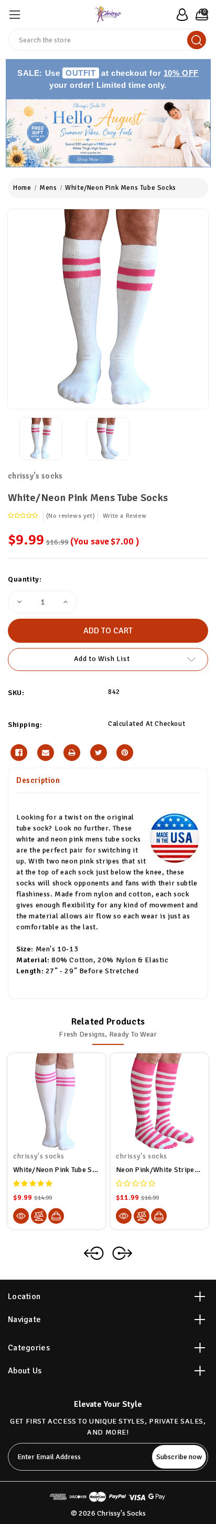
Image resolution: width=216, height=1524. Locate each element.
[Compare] (39, 1216)
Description (38, 780)
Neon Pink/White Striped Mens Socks (159, 1169)
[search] (196, 40)
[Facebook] (18, 752)
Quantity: (24, 579)
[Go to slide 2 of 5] (122, 1253)
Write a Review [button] (124, 516)
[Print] (71, 752)
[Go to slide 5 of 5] (93, 1253)
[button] (108, 133)
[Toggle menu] (14, 14)
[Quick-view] (21, 1216)
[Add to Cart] (56, 1216)
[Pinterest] (124, 752)
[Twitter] (98, 752)
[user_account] (179, 14)
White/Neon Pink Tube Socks (56, 1169)
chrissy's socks (35, 476)
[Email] (45, 752)
